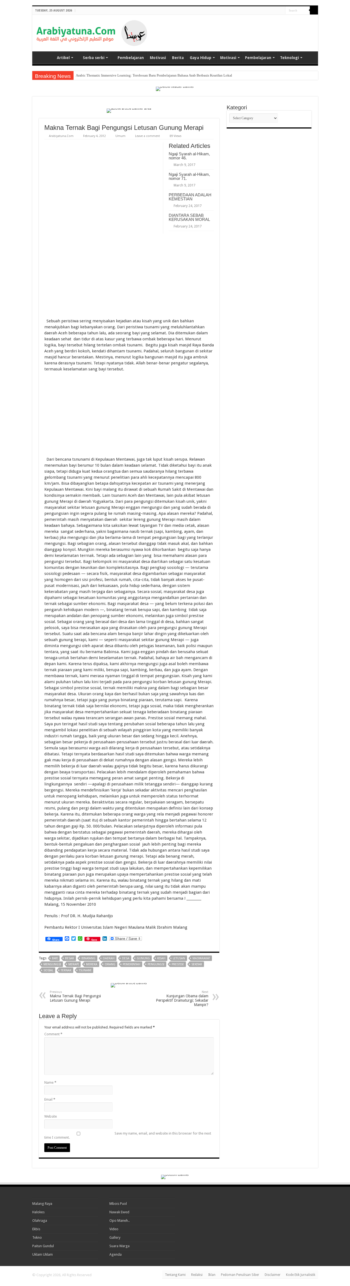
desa (125, 958)
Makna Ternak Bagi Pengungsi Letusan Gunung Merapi (75, 996)
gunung (143, 958)
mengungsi (52, 964)
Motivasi (158, 57)
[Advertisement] (250, 28)
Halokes (38, 1212)
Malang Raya (42, 1204)
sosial (48, 970)
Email (49, 1099)
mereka (91, 964)
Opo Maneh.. (119, 1220)
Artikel (63, 57)
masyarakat (201, 958)
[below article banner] (129, 985)
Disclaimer (273, 1275)
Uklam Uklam (42, 1254)
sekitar (196, 964)
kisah (161, 958)
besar (69, 958)
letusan (179, 958)
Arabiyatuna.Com (61, 136)
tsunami (85, 970)
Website (50, 1116)
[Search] (314, 10)
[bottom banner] (175, 1176)
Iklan (211, 1275)
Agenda (115, 1254)
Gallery (114, 1237)
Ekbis (36, 1229)
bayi (55, 958)
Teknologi (289, 57)
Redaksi (197, 1275)
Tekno (37, 1237)
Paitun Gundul (43, 1246)
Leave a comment (147, 136)
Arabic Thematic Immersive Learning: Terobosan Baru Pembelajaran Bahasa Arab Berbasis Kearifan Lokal (154, 75)
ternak (66, 970)
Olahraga (39, 1220)
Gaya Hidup (200, 57)
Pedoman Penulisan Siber (240, 1275)
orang (110, 964)
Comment (53, 1034)
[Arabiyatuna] (91, 32)
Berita (178, 57)
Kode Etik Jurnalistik (300, 1275)
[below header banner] (175, 88)
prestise (178, 964)
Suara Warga (119, 1246)
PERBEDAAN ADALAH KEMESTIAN (190, 196)
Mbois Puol (118, 1204)
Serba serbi (93, 57)
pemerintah (131, 964)
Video (113, 1229)
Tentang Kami (175, 1275)
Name (50, 1082)
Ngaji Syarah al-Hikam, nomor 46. (189, 155)
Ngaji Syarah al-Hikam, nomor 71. (189, 176)
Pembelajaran (131, 57)
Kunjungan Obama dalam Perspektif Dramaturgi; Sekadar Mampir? (182, 998)
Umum (120, 136)
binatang (88, 958)
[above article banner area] (129, 110)
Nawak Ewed (119, 1212)
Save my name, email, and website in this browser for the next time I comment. (127, 1135)
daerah (109, 958)
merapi (73, 964)
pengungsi (156, 964)
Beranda (42, 57)
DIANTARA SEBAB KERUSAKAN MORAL (189, 217)
